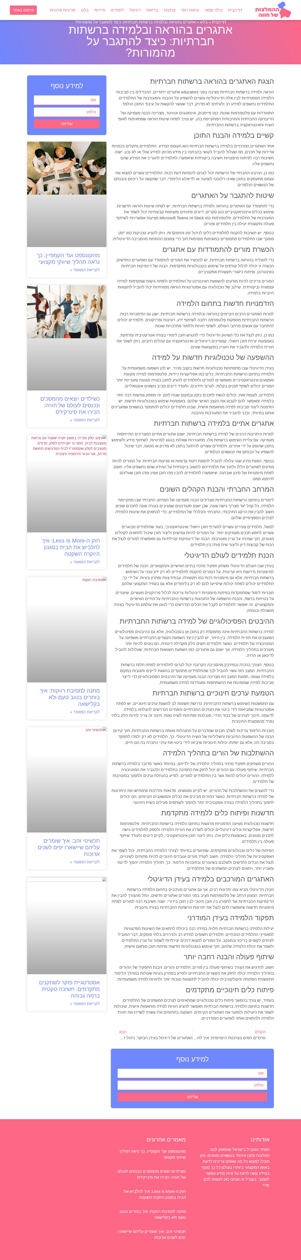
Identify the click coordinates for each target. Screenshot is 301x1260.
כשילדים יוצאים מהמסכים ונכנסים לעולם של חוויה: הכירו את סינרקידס (70, 405)
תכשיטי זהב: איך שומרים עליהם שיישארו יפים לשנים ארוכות (69, 847)
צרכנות (169, 10)
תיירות (99, 10)
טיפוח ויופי (190, 10)
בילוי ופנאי (213, 10)
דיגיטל (135, 10)
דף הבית (235, 10)
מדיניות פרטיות (62, 10)
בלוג (85, 10)
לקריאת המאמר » (85, 270)
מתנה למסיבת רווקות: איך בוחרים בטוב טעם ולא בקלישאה (70, 697)
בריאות (152, 10)
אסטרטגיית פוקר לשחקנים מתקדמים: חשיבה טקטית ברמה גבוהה (69, 989)
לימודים (117, 10)
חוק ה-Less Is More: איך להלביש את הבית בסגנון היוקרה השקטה (71, 547)
